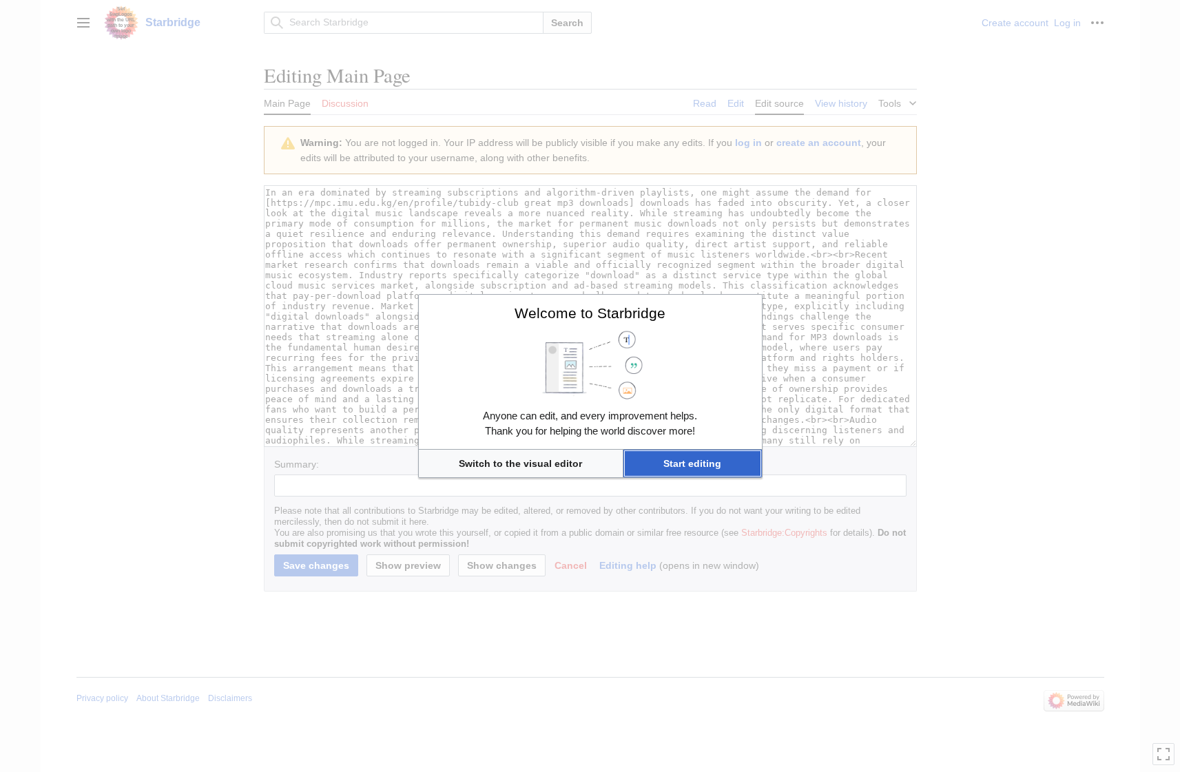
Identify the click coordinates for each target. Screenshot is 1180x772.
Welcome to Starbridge (590, 313)
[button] (521, 463)
